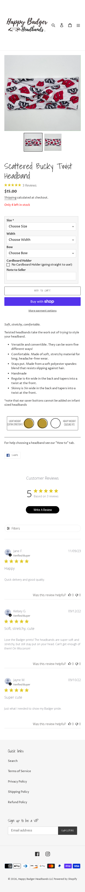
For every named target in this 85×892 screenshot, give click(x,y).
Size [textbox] (10, 220)
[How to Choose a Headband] (42, 435)
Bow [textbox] (10, 247)
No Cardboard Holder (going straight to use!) (42, 265)
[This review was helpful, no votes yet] (69, 595)
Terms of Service (19, 771)
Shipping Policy (18, 792)
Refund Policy (17, 802)
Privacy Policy (17, 782)
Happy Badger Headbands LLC (35, 879)
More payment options (42, 311)
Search (13, 761)
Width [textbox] (11, 234)
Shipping (10, 198)
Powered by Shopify (65, 879)
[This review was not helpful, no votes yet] (76, 595)
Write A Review (43, 510)
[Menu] (78, 25)
